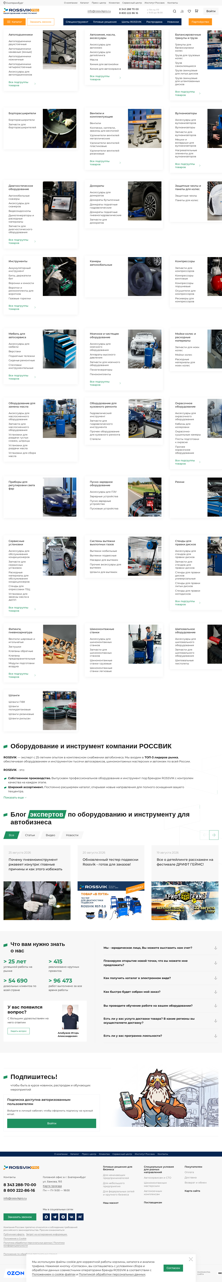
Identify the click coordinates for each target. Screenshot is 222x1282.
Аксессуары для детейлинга (100, 54)
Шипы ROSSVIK (131, 21)
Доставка (191, 1177)
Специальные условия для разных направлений (159, 1170)
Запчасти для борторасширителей (22, 126)
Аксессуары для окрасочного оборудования (185, 416)
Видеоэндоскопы (20, 211)
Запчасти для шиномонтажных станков (101, 652)
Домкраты (97, 185)
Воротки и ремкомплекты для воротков (21, 290)
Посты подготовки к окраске (187, 441)
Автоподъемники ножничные (20, 58)
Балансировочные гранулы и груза (188, 36)
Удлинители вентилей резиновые (104, 152)
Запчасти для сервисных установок (17, 564)
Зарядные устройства (104, 496)
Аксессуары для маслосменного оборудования (19, 416)
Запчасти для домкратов (98, 221)
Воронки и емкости (21, 283)
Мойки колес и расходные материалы (185, 337)
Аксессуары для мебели (19, 345)
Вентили (95, 123)
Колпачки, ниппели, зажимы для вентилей (104, 129)
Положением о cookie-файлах (53, 1274)
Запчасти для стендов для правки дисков (185, 564)
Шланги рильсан (19, 718)
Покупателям (193, 1167)
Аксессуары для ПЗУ (103, 491)
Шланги (14, 695)
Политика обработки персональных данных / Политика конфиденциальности (34, 1244)
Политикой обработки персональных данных (112, 1274)
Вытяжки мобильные (103, 551)
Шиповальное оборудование (185, 630)
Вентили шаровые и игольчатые (22, 640)
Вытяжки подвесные (103, 555)
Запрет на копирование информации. (46, 1234)
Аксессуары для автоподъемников (20, 73)
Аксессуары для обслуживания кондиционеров (19, 554)
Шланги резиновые (21, 714)
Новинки (173, 21)
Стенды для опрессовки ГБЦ (19, 588)
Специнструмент (77, 21)
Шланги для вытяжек (103, 572)
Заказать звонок (20, 1217)
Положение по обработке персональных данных (30, 1254)
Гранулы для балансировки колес (184, 47)
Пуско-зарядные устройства (100, 503)
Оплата (189, 1172)
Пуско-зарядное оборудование (101, 483)
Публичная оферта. (14, 1234)
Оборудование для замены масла (22, 405)
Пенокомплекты (100, 374)
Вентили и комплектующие (101, 115)
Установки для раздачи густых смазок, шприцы (19, 437)
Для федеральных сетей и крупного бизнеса (118, 1193)
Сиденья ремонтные (22, 360)
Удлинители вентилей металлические (104, 137)
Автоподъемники (21, 34)
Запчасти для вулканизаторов (185, 134)
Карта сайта (192, 1191)
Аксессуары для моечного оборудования (100, 346)
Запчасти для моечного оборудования (105, 364)
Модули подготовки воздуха (22, 665)
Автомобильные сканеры (19, 197)
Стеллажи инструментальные (21, 367)
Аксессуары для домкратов (100, 194)
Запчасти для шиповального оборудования (184, 652)
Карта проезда (52, 1186)
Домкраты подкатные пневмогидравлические (105, 214)
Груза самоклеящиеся (185, 64)
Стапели (95, 439)
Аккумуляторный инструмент (20, 270)
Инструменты (18, 261)
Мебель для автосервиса (17, 335)
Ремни (179, 482)
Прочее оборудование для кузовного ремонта (105, 433)
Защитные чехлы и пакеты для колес (188, 187)
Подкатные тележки (22, 356)
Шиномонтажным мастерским (155, 1184)
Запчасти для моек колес (187, 349)
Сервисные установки (16, 542)
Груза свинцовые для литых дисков (186, 72)
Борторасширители (22, 113)
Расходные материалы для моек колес (185, 362)
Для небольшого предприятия (114, 1185)
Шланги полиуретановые (20, 708)
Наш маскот (110, 1203)
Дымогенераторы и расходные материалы (21, 218)
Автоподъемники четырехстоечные (20, 66)
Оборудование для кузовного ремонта (103, 405)
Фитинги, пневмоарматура (20, 630)
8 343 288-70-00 (20, 1184)
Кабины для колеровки (182, 425)
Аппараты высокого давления (102, 356)
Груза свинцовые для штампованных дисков (187, 81)
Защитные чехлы (186, 195)
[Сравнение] (182, 11)
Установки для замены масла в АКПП (19, 596)
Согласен (173, 1268)
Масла (94, 59)
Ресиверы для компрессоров (184, 300)
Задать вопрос (19, 1031)
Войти (51, 1123)
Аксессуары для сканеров (19, 205)
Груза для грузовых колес (187, 57)
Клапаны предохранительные (22, 657)
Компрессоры (185, 261)
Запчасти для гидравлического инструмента (101, 423)
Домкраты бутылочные (105, 199)
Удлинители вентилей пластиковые (104, 144)
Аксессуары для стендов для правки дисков (185, 554)
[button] (213, 835)
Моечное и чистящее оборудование (104, 335)
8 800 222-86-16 (19, 1190)
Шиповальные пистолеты (184, 662)
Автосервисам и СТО (157, 1177)
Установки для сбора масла (22, 454)
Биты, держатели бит (20, 277)
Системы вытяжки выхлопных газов (102, 542)
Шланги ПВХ (17, 701)
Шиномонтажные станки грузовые (101, 662)
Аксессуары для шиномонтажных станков (101, 641)
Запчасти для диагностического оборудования (20, 229)
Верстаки (15, 351)
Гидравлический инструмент (101, 415)
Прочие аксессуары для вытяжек (105, 566)
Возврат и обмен (196, 1182)
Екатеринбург (14, 3)
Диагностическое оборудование (21, 187)
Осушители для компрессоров (185, 292)
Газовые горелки (20, 298)
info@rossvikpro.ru (15, 1198)
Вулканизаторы (186, 113)
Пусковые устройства (104, 508)
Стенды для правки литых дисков (187, 585)
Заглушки (15, 646)
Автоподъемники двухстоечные (20, 43)
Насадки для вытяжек (104, 559)
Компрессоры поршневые (184, 285)
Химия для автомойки (104, 64)
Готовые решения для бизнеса (117, 1168)
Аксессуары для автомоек (100, 46)
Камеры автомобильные (101, 263)
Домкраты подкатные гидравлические (104, 206)
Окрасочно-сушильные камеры (188, 433)
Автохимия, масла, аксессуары (102, 36)
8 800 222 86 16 (128, 13)
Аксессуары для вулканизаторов (185, 121)
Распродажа (154, 21)
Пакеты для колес (186, 200)
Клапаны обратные (21, 651)
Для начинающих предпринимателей (116, 1176)
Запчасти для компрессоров (184, 270)
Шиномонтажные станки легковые (101, 669)
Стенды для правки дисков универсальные (187, 575)
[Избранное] (189, 11)
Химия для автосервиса (105, 68)
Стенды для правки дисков (185, 542)
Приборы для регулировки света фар (22, 485)
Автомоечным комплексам (153, 1192)
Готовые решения (105, 21)
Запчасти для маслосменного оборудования (19, 426)
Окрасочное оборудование (185, 405)
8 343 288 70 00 (129, 9)
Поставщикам (153, 1202)
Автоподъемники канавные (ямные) (20, 50)
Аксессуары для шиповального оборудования (185, 641)
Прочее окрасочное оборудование (184, 449)
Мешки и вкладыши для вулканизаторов (185, 142)
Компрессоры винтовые (184, 277)
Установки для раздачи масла (18, 447)
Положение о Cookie (15, 1238)
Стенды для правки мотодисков (187, 592)
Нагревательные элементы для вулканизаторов (186, 153)
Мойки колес (183, 354)
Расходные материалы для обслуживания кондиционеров (19, 577)
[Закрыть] (190, 1259)
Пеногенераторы (101, 369)
